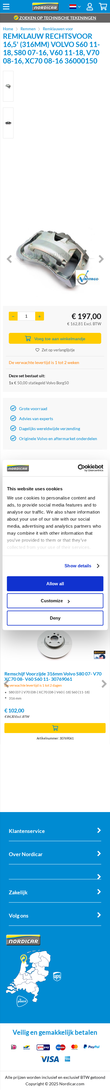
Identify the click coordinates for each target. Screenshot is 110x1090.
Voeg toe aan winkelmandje (59, 338)
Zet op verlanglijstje (58, 350)
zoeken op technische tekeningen (57, 17)
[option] (8, 86)
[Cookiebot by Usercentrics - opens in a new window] (78, 468)
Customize (52, 600)
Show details (78, 565)
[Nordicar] (45, 9)
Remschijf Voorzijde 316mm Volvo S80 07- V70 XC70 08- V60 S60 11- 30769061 (52, 676)
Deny (55, 618)
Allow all (55, 583)
